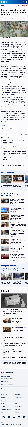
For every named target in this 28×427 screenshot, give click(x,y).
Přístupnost (18, 424)
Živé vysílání (4, 391)
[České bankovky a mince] (14, 29)
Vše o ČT (3, 412)
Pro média (17, 389)
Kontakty (17, 412)
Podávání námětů (19, 406)
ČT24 (2, 17)
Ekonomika (4, 128)
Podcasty (3, 400)
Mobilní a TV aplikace (6, 409)
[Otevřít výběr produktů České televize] (26, 2)
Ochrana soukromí (10, 424)
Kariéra (16, 403)
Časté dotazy (18, 409)
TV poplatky (4, 394)
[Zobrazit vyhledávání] (23, 2)
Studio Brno (17, 394)
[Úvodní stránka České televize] (7, 372)
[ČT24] (4, 2)
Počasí (2, 403)
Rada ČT (17, 400)
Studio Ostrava (18, 397)
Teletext (3, 397)
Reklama (17, 391)
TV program (4, 389)
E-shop (3, 406)
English (2, 424)
